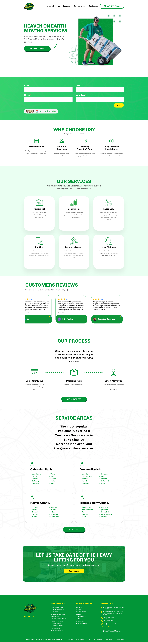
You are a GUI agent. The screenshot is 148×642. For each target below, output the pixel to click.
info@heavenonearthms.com (112, 624)
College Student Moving (58, 619)
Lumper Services (56, 623)
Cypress (35, 514)
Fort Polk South (87, 476)
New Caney (105, 507)
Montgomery (86, 507)
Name (26, 85)
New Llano (85, 481)
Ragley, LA (79, 619)
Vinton (53, 474)
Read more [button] (37, 312)
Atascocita (54, 514)
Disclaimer (110, 639)
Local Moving (55, 612)
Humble (34, 517)
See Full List (74, 529)
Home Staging (55, 628)
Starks (53, 481)
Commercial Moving (57, 609)
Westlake (35, 479)
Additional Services (57, 630)
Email (78, 85)
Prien (52, 483)
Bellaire (53, 512)
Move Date (80, 95)
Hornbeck (104, 474)
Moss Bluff (35, 483)
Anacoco (85, 479)
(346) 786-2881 (108, 621)
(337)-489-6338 (108, 618)
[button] (122, 292)
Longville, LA (80, 621)
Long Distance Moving (58, 614)
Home (48, 6)
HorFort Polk (105, 481)
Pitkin (102, 476)
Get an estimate (74, 399)
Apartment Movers (57, 621)
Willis (84, 517)
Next (119, 105)
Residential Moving (57, 607)
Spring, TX (79, 607)
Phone (27, 95)
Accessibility (120, 639)
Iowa (52, 476)
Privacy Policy (81, 639)
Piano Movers (55, 616)
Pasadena (54, 507)
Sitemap (71, 639)
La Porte (53, 510)
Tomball (35, 512)
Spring (34, 510)
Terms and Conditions (96, 639)
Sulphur (34, 476)
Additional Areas (81, 623)
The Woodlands (87, 510)
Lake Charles (36, 474)
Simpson (104, 479)
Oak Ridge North (106, 514)
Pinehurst (104, 517)
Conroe (84, 512)
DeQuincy (35, 481)
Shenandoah (105, 512)
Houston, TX (80, 609)
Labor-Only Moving (57, 626)
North (103, 483)
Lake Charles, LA (81, 616)
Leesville (85, 474)
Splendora (104, 510)
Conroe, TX (79, 614)
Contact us (93, 6)
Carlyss (53, 479)
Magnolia (85, 514)
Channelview (55, 517)
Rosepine (85, 483)
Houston (35, 507)
